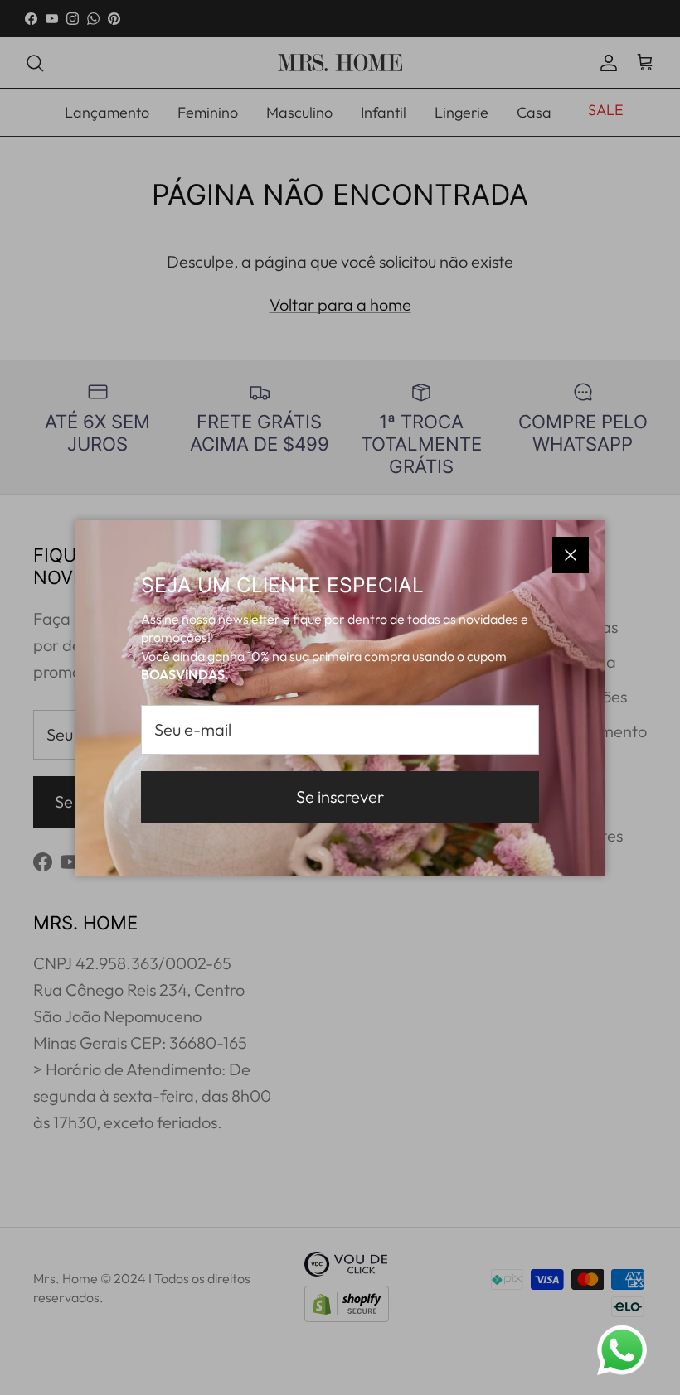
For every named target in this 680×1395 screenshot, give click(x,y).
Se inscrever (340, 796)
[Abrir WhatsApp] (622, 1350)
